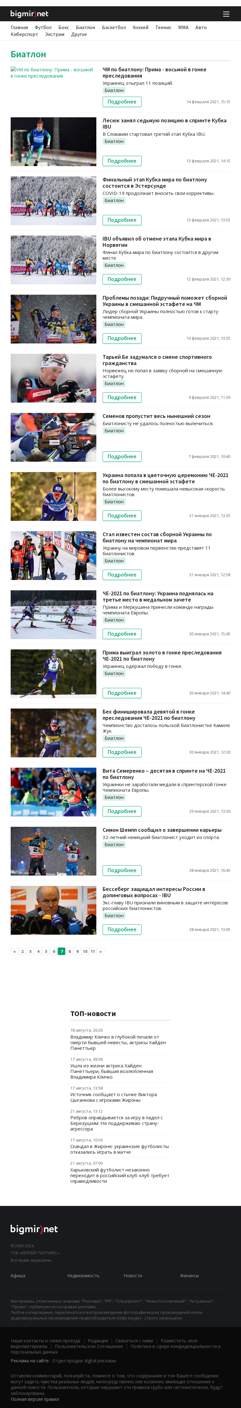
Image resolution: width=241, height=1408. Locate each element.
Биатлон (85, 27)
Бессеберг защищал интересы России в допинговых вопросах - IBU (154, 892)
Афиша (18, 1275)
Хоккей (140, 27)
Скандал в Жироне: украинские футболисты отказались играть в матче (119, 1149)
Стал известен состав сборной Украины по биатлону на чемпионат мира (157, 537)
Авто (201, 27)
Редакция (98, 1341)
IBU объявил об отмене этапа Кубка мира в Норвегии (157, 241)
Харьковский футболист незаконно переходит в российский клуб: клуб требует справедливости (119, 1175)
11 (93, 951)
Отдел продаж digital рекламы (84, 1361)
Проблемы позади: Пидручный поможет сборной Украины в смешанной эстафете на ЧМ (165, 301)
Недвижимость (83, 1275)
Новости (133, 1275)
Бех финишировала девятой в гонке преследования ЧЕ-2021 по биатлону (149, 714)
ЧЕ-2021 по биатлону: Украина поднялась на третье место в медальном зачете (158, 596)
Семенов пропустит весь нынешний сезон (156, 415)
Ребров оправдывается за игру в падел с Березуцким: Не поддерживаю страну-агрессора (116, 1123)
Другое (79, 34)
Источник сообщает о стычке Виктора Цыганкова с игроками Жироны (113, 1097)
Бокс (63, 27)
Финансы (189, 1275)
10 (85, 951)
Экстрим (54, 34)
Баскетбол (114, 27)
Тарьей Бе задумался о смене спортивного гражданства (157, 360)
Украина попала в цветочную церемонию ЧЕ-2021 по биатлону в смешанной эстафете (165, 478)
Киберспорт (24, 34)
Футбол (43, 27)
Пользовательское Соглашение (89, 1346)
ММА (183, 27)
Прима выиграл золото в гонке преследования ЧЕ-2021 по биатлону (162, 655)
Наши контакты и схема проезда (45, 1341)
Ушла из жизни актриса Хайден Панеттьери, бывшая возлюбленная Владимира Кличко (111, 1071)
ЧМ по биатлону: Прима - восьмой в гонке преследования (154, 72)
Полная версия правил (35, 1399)
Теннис (163, 27)
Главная (19, 27)
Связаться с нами (134, 1341)
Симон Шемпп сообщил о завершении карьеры (162, 829)
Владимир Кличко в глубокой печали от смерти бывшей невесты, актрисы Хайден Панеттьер (118, 1042)
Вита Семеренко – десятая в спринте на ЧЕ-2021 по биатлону (164, 773)
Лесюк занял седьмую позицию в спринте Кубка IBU (165, 123)
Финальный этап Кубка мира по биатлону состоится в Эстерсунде (155, 182)
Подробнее (122, 101)
